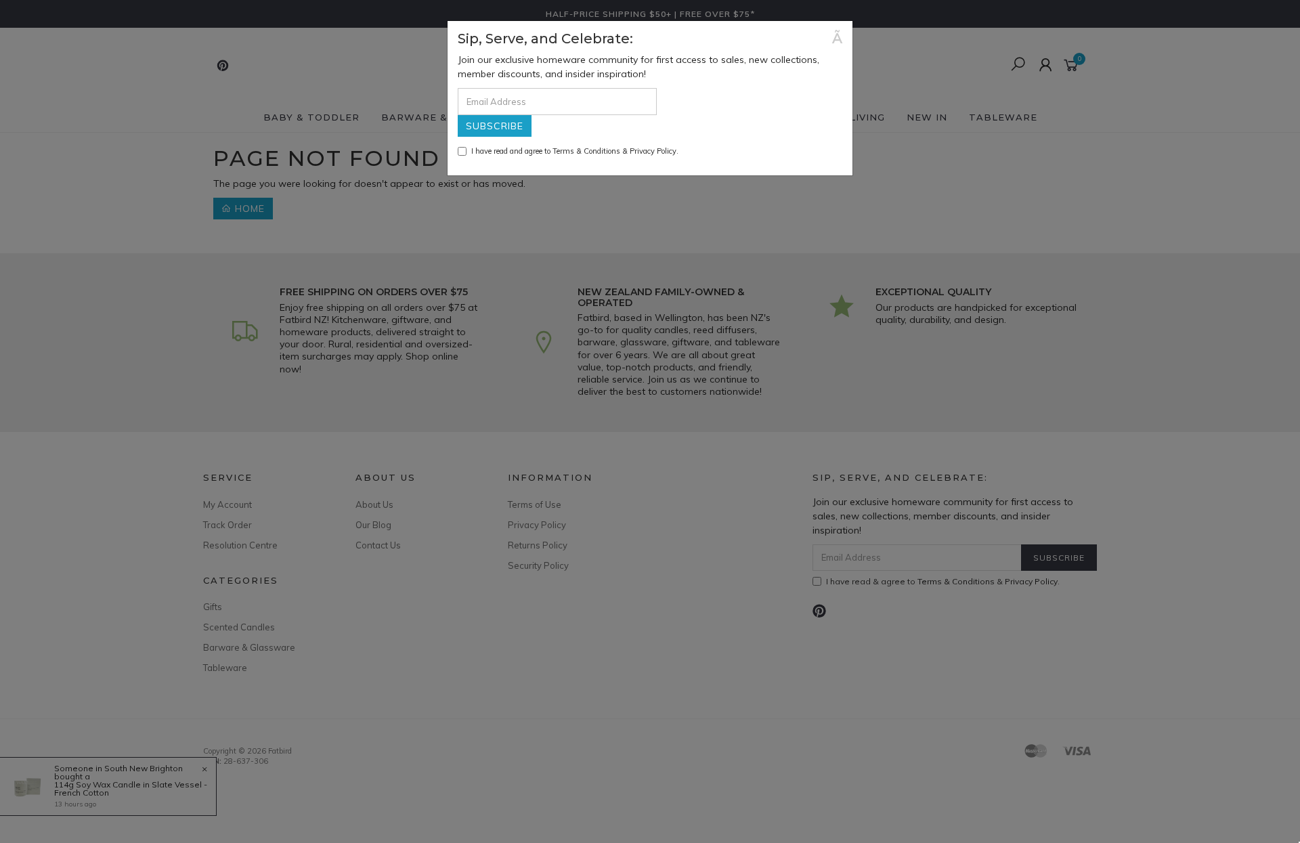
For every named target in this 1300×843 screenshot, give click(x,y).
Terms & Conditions (586, 151)
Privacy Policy (653, 151)
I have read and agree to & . (574, 151)
